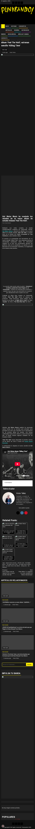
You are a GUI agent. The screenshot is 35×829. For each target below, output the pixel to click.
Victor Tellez (13, 52)
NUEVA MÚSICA (12, 34)
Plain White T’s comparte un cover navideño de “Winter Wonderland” (26, 572)
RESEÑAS (16, 30)
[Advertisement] (17, 18)
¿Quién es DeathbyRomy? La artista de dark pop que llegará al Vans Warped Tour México (17, 628)
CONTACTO (4, 38)
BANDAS (3, 34)
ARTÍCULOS (9, 30)
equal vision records (11, 562)
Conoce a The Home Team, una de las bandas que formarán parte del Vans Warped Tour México (16, 655)
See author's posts (24, 508)
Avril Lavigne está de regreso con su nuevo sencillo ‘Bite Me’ (8, 572)
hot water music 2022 (12, 564)
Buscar (29, 664)
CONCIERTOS (22, 26)
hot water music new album (13, 565)
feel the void (21, 562)
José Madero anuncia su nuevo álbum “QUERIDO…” (16, 602)
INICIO (7, 26)
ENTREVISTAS (25, 30)
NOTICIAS (13, 26)
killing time (24, 565)
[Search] (33, 26)
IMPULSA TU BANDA (23, 34)
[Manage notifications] (3, 826)
